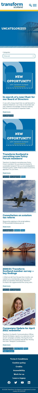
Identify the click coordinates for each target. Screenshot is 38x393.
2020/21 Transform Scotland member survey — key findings (18, 271)
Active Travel (18, 349)
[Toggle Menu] (35, 5)
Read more (6, 112)
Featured (6, 177)
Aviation (17, 230)
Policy (23, 177)
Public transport (8, 351)
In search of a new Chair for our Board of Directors (19, 98)
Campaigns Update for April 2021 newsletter (19, 329)
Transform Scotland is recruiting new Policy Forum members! (15, 156)
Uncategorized (8, 115)
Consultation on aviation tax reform (17, 216)
